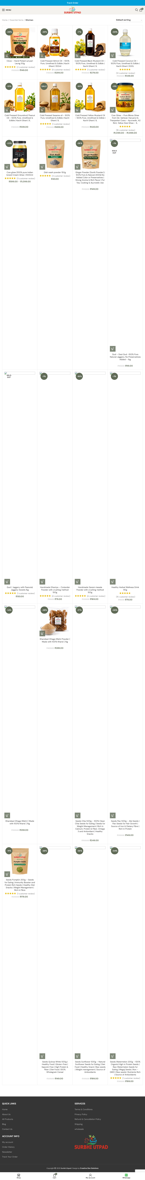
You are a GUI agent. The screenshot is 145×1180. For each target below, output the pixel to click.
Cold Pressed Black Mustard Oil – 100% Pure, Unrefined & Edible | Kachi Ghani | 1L (90, 63)
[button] (7, 55)
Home (5, 20)
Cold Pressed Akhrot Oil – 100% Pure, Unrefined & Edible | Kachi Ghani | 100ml (54, 63)
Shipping (79, 1124)
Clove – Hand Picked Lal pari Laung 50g (20, 62)
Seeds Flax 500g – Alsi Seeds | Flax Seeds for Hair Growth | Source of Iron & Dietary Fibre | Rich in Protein (125, 825)
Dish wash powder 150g (55, 172)
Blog (4, 1124)
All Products (7, 1119)
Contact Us (7, 1129)
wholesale (79, 1129)
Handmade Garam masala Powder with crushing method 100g (90, 590)
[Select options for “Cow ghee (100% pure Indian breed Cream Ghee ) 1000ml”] (7, 167)
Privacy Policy (81, 1114)
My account (7, 1142)
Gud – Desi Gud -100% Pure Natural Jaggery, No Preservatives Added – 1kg (125, 357)
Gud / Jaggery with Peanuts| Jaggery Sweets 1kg (20, 588)
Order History (8, 1147)
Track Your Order (10, 1156)
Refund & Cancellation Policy (88, 1119)
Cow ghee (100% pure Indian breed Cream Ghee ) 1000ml (20, 173)
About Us (6, 1114)
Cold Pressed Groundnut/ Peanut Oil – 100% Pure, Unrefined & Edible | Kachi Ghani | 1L (20, 118)
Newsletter (7, 1152)
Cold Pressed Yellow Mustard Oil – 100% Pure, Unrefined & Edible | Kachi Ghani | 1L (90, 118)
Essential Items (16, 20)
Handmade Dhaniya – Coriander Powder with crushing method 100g (55, 590)
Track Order (72, 3)
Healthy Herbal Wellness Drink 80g (125, 588)
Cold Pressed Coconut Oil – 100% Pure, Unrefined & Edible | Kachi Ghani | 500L (125, 63)
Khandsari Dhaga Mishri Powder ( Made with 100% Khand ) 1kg (55, 640)
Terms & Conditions (83, 1109)
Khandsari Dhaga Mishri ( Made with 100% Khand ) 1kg (20, 822)
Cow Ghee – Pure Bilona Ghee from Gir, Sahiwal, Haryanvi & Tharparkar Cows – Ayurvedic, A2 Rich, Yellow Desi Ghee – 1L (125, 119)
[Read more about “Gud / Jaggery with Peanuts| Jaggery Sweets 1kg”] (7, 582)
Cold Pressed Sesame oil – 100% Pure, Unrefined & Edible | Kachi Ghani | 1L (55, 118)
